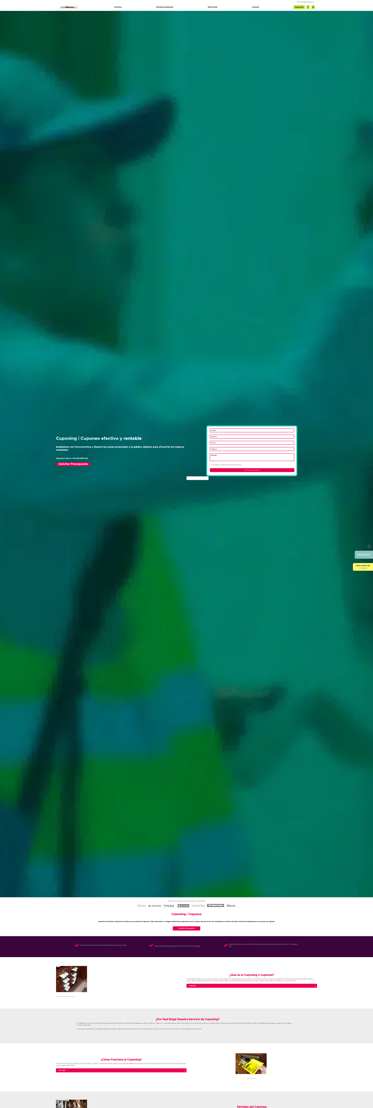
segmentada (181, 1063)
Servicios (118, 7)
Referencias (212, 7)
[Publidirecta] (68, 7)
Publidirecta (83, 1023)
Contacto (255, 7)
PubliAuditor (299, 7)
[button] (73, 464)
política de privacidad (234, 465)
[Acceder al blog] (307, 7)
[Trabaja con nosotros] (313, 7)
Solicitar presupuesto (164, 7)
